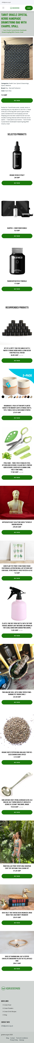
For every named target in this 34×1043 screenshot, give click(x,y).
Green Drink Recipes (10, 1011)
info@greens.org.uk (6, 2)
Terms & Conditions (22, 1038)
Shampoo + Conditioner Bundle (17, 228)
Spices (3, 85)
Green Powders (8, 1008)
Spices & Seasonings (23, 83)
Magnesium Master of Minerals (17, 281)
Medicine (8, 85)
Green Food (7, 1005)
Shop (29, 8)
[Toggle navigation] (3, 7)
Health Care (12, 83)
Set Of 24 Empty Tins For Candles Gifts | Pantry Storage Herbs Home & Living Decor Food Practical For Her (17, 350)
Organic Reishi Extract (17, 175)
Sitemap (21, 1040)
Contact (12, 1038)
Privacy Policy (14, 1040)
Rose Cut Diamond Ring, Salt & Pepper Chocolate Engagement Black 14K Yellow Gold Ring (17, 958)
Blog (5, 1015)
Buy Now (17, 100)
